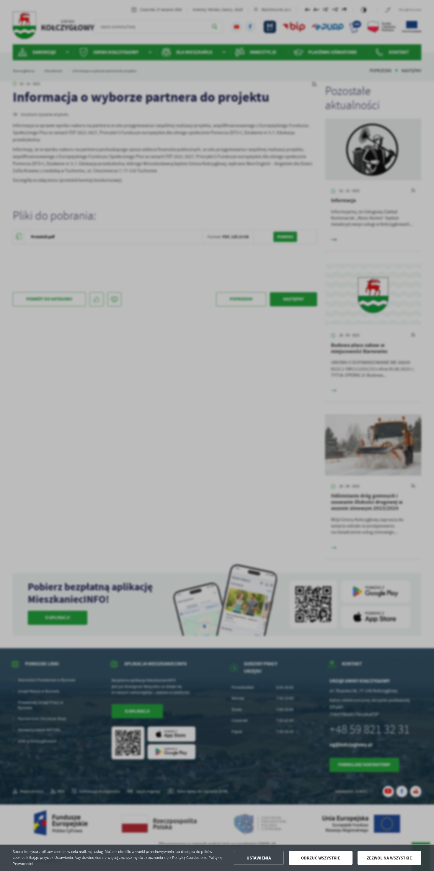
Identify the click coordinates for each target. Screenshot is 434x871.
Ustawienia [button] (259, 858)
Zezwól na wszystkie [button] (389, 858)
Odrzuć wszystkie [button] (320, 858)
